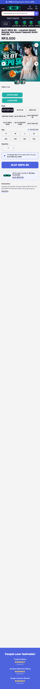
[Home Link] (14, 8)
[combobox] (18, 13)
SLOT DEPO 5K (20, 165)
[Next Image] (36, 64)
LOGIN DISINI (12, 100)
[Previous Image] (3, 64)
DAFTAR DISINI (12, 95)
